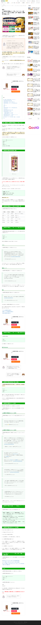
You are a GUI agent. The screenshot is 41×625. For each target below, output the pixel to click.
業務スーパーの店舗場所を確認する (8, 311)
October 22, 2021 (15, 463)
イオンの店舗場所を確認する (7, 310)
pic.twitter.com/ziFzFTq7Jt (8, 297)
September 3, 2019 (14, 485)
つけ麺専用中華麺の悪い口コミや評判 (8, 112)
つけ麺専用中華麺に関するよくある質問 (8, 115)
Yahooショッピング (15, 91)
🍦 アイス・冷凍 (13, 2)
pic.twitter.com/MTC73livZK (15, 256)
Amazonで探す (15, 86)
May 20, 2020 (19, 446)
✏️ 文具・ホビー (28, 2)
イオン (4, 104)
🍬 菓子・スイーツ (3, 2)
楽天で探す (14, 89)
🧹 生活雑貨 (22, 2)
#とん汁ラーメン (15, 453)
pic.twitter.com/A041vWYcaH (9, 444)
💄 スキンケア (33, 2)
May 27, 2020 (13, 474)
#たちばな (11, 459)
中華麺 (3, 9)
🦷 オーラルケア (38, 2)
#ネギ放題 (7, 456)
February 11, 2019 (15, 300)
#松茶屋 (16, 459)
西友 (4, 106)
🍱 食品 (8, 2)
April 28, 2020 (12, 496)
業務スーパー (5, 105)
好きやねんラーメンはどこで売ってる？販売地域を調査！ (11, 560)
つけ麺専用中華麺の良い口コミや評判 (8, 113)
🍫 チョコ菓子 (18, 2)
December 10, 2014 (15, 424)
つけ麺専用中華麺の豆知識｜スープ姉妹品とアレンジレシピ (10, 114)
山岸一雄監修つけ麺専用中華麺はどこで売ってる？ (9, 99)
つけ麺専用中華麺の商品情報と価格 (7, 100)
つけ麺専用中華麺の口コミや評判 (7, 111)
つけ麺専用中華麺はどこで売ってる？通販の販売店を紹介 (10, 107)
